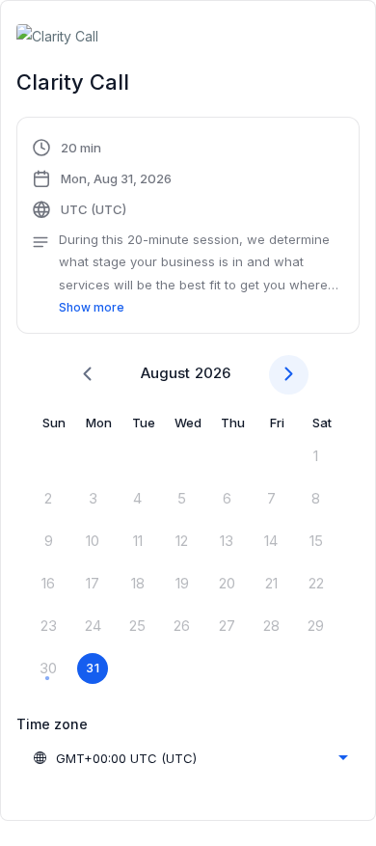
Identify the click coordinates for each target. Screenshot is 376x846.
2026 (212, 373)
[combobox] (189, 758)
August (165, 373)
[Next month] (289, 375)
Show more (91, 307)
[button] (188, 227)
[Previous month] (87, 375)
